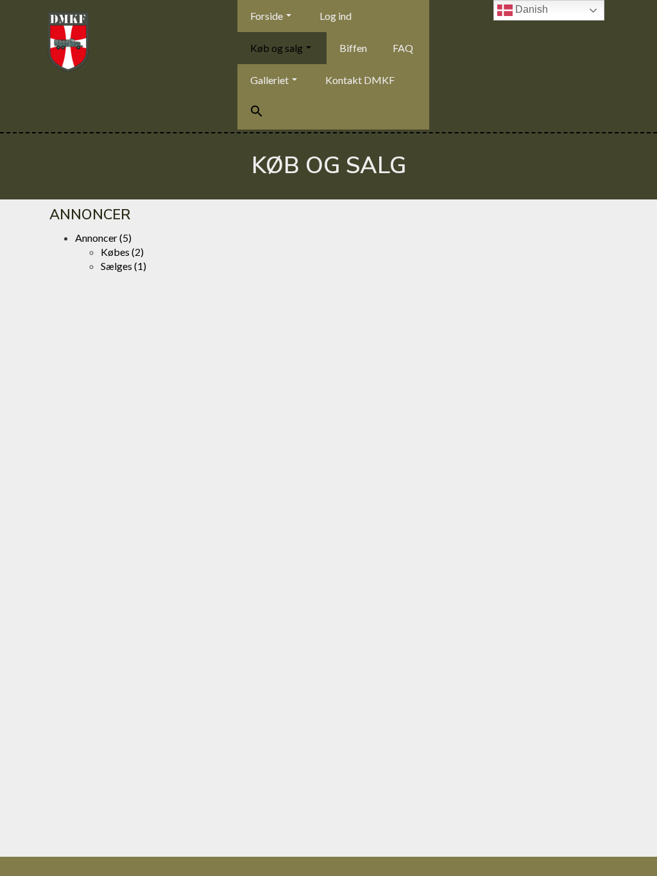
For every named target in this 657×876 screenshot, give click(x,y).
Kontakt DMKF (360, 80)
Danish (530, 9)
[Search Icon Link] (256, 113)
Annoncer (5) (103, 238)
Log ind (336, 16)
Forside (266, 16)
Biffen (353, 48)
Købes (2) (122, 252)
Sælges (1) (123, 266)
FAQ (403, 48)
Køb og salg (276, 48)
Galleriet (269, 80)
